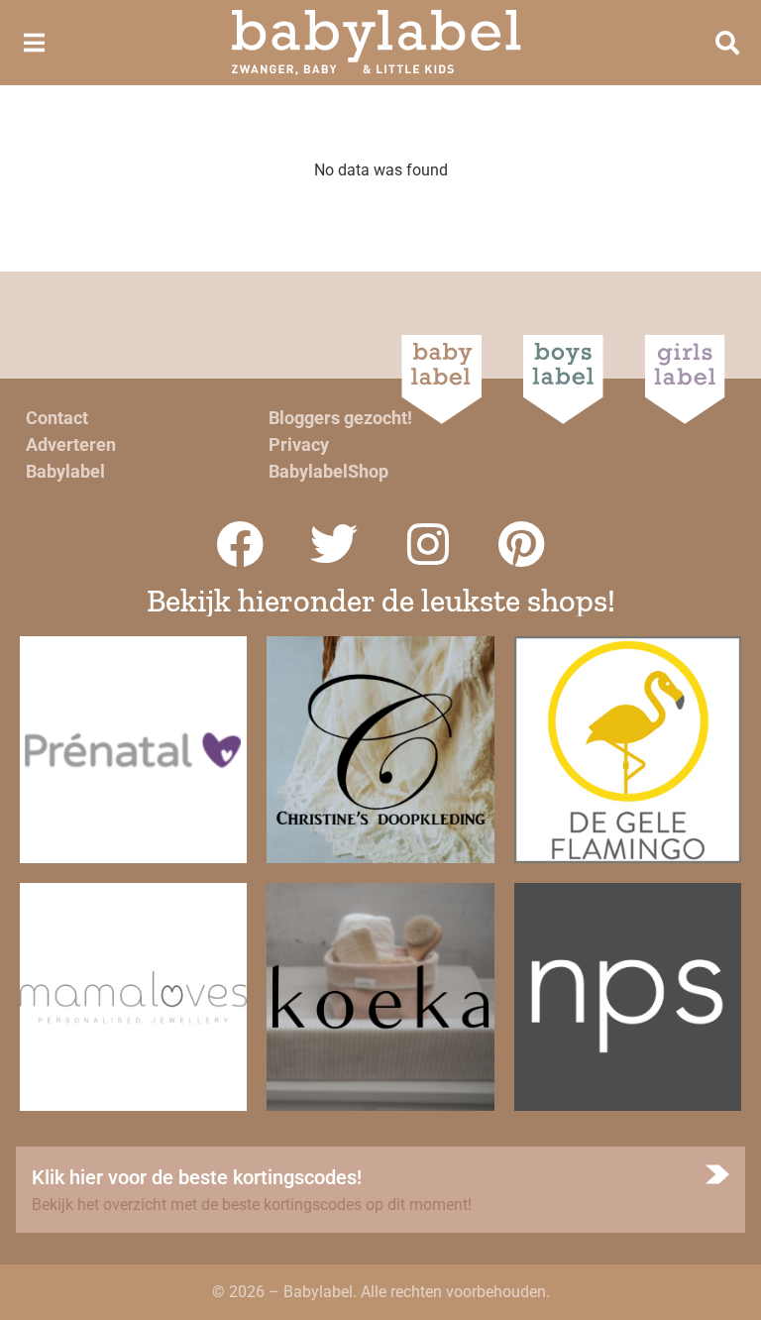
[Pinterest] (522, 544)
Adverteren (71, 444)
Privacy (299, 444)
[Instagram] (428, 544)
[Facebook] (240, 544)
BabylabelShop (328, 471)
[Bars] (33, 42)
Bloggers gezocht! (340, 417)
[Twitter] (334, 544)
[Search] (727, 42)
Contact (57, 417)
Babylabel (65, 471)
